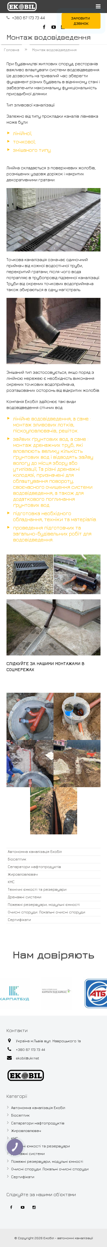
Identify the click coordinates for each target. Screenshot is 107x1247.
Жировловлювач (23, 874)
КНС (11, 881)
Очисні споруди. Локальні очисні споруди (46, 912)
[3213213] (77, 763)
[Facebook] (11, 1207)
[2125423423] (30, 763)
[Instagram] (34, 1207)
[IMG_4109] (53, 810)
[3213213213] (30, 716)
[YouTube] (22, 1207)
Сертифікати (19, 919)
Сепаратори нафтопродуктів (34, 866)
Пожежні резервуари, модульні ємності (44, 904)
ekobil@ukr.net (27, 1058)
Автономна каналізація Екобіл (35, 851)
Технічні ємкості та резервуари (37, 889)
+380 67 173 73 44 (28, 17)
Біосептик (17, 859)
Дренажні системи (24, 897)
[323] (77, 716)
